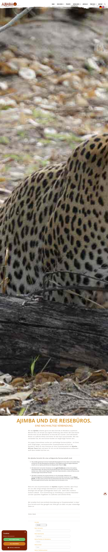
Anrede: (37, 522)
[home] (9, 4)
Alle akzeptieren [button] (14, 539)
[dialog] (14, 540)
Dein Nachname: (39, 533)
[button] (60, 4)
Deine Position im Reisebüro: (43, 539)
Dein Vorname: (39, 528)
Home (53, 4)
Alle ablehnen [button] (14, 543)
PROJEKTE (68, 4)
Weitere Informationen (9, 536)
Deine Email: (38, 544)
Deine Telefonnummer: (41, 550)
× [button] (25, 532)
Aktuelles (85, 4)
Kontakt (100, 4)
